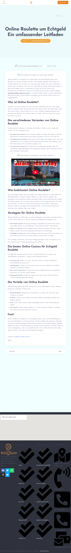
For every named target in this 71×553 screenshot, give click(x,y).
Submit (10, 403)
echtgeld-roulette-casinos (22, 337)
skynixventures (44, 551)
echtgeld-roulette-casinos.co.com (18, 93)
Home (25, 41)
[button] (31, 2)
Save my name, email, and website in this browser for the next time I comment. (32, 399)
